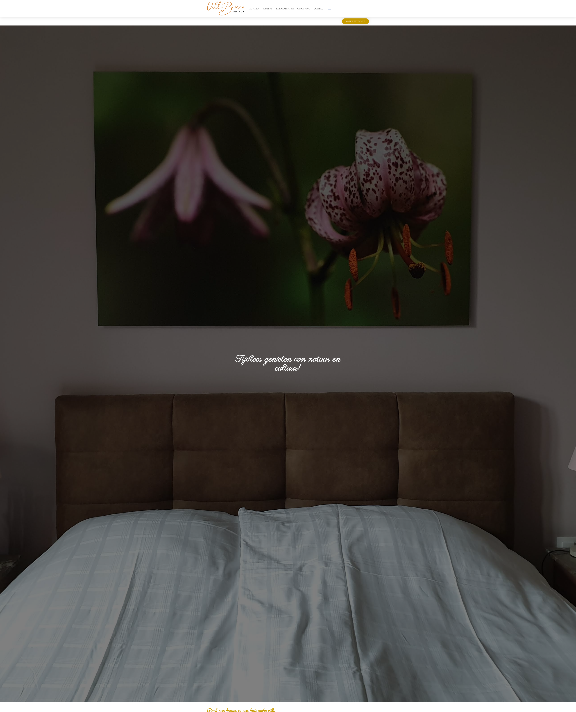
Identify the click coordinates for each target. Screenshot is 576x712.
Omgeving (303, 8)
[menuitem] (330, 8)
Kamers (268, 8)
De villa (254, 8)
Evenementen (285, 8)
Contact (319, 8)
